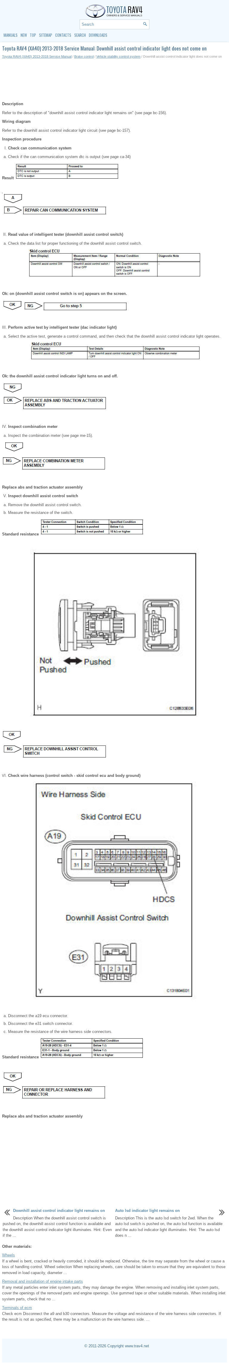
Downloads (98, 35)
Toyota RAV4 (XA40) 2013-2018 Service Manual (37, 56)
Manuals (11, 35)
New (24, 35)
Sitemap (45, 35)
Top (33, 35)
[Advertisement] (114, 80)
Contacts (63, 35)
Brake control (84, 56)
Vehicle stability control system (118, 56)
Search (80, 35)
